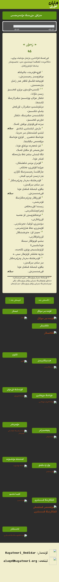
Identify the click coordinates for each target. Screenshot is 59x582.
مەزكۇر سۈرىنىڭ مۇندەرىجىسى (26, 16)
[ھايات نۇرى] (53, 4)
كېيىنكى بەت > (14, 300)
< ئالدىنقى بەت (44, 300)
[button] (7, 26)
